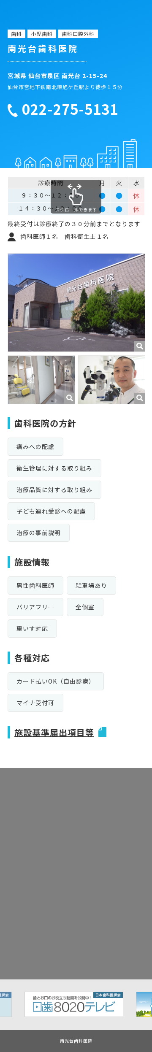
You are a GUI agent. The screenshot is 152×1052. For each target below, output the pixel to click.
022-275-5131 (70, 109)
